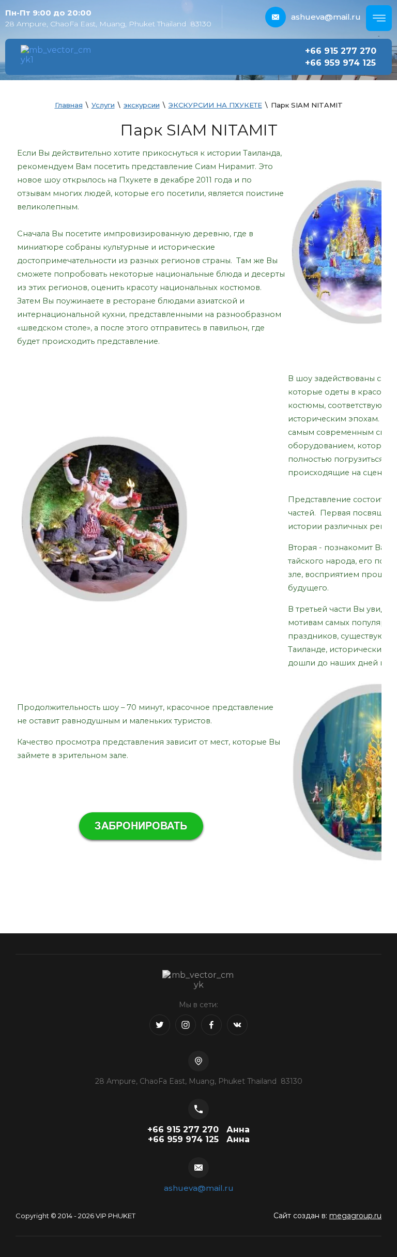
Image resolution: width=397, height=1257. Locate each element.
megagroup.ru (355, 1215)
